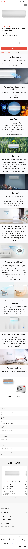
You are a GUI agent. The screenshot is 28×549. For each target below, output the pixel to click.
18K (10, 43)
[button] (12, 498)
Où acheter (14, 48)
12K (4, 43)
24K (17, 43)
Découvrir (11, 543)
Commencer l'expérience (6, 532)
